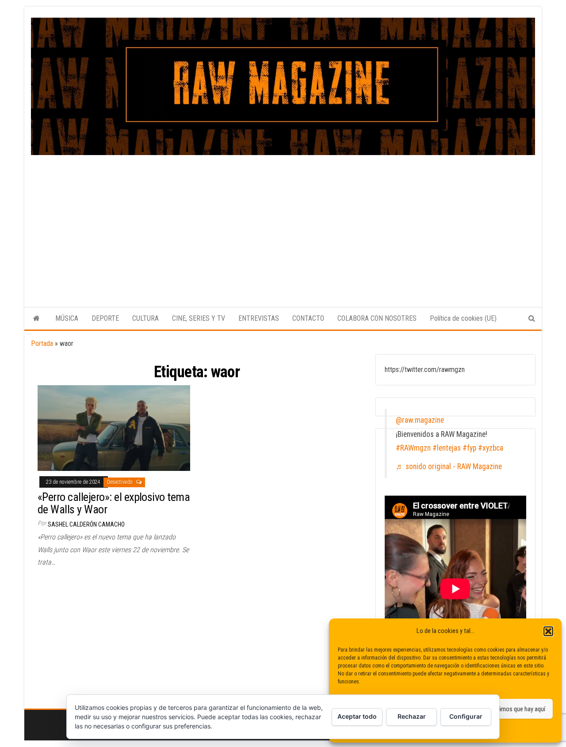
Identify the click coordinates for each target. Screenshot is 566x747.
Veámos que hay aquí (518, 709)
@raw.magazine (420, 420)
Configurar (465, 716)
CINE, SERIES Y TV (198, 318)
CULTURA (145, 318)
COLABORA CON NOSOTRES (377, 318)
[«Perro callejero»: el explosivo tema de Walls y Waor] (114, 427)
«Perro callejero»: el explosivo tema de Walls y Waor (114, 503)
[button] (548, 631)
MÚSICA (66, 318)
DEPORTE (105, 318)
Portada (42, 343)
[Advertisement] (283, 221)
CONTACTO (308, 318)
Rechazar (412, 716)
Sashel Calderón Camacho (86, 524)
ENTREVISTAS (258, 318)
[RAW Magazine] (36, 318)
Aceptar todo (357, 716)
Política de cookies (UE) (463, 318)
